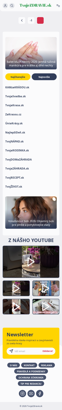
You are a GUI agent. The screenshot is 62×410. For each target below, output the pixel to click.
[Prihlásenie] (5, 5)
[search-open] (12, 5)
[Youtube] (31, 393)
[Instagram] (22, 393)
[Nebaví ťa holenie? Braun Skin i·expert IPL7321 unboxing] (16, 306)
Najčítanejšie (18, 77)
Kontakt (29, 365)
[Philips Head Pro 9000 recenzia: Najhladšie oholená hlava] (46, 288)
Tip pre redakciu (31, 383)
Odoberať (47, 351)
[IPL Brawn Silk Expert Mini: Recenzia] (46, 306)
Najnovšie (44, 77)
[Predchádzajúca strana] (22, 20)
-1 (31, 20)
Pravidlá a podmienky (31, 371)
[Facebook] (39, 393)
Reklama (46, 365)
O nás (13, 365)
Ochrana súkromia (31, 377)
